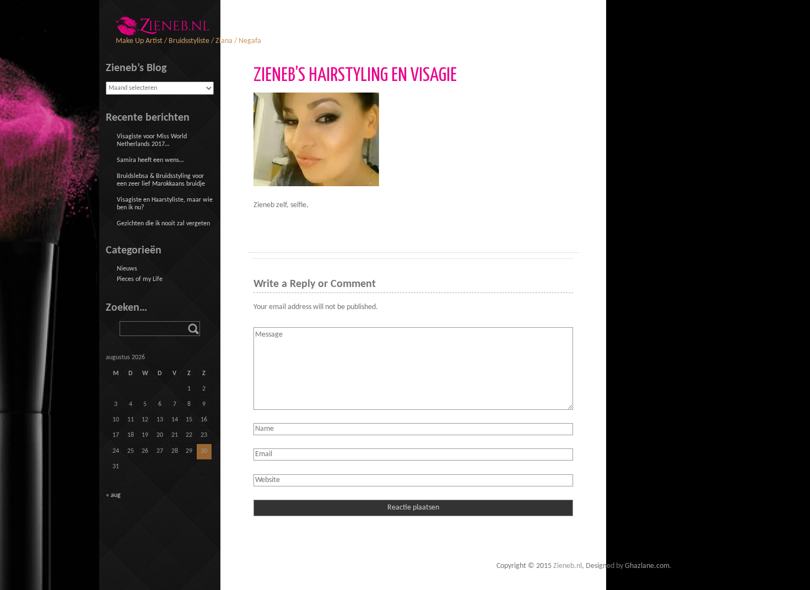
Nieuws (127, 269)
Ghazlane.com (647, 566)
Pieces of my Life (140, 279)
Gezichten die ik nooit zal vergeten (163, 223)
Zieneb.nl (567, 566)
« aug (113, 495)
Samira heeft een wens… (150, 160)
